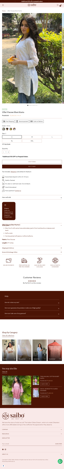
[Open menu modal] (3, 5)
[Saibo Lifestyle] (32, 5)
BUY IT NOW (31, 166)
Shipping (13, 172)
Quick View (44, 384)
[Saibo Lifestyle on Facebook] (3, 450)
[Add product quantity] (3, 152)
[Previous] (15, 1)
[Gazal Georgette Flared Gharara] (36, 393)
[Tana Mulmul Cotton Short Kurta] (36, 380)
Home (4, 11)
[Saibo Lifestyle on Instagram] (5, 450)
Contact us (18, 190)
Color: (6, 126)
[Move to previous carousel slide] (57, 325)
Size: (4, 133)
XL (12, 141)
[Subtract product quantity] (8, 152)
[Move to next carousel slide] (60, 325)
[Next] (49, 1)
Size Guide (7, 144)
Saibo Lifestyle (15, 459)
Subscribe (58, 443)
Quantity (5, 148)
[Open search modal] (57, 5)
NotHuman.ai (11, 461)
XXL (32, 141)
